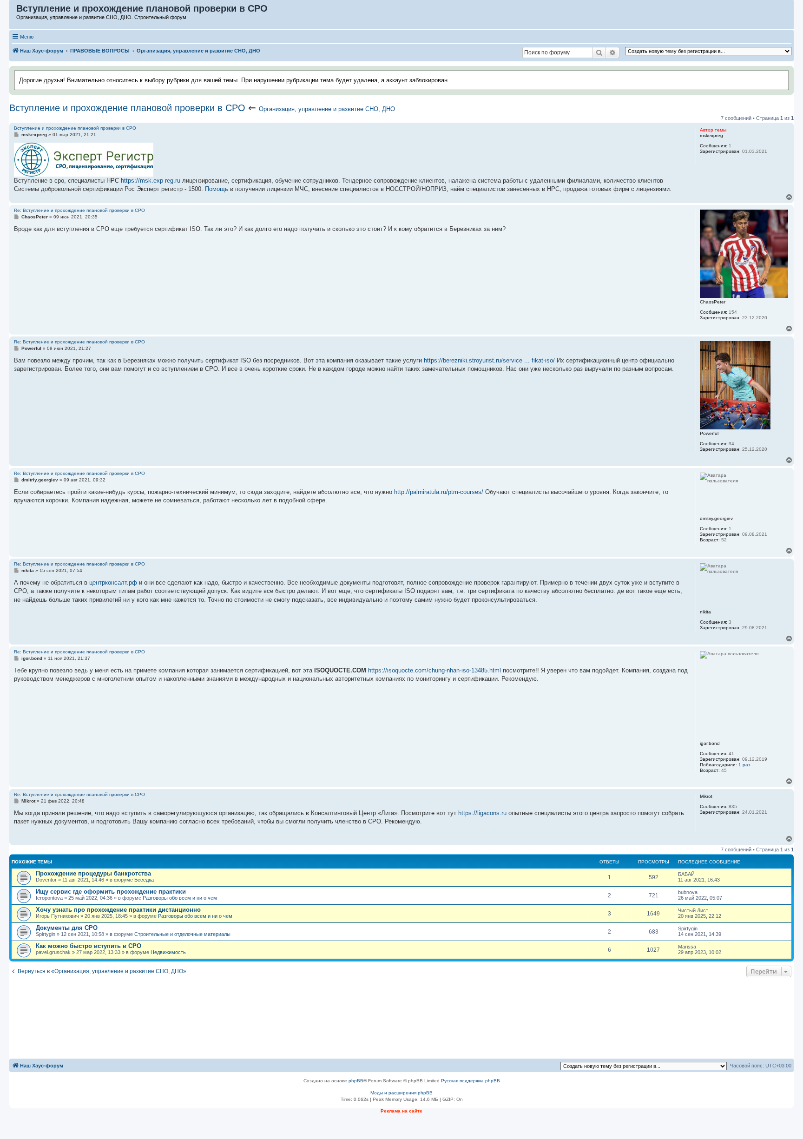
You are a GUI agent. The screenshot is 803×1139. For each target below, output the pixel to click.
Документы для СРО (67, 927)
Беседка (144, 879)
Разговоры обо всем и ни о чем (180, 898)
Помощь (216, 188)
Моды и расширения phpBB (401, 1092)
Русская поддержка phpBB (470, 1080)
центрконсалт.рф (113, 582)
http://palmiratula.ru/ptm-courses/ (438, 491)
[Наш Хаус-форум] (13, 10)
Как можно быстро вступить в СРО (88, 945)
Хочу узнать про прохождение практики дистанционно (118, 909)
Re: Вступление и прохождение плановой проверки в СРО (79, 210)
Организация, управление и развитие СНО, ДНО (327, 108)
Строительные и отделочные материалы (182, 934)
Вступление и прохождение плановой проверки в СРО (127, 108)
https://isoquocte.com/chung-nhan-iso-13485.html (434, 670)
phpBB (356, 1080)
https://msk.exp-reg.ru (150, 180)
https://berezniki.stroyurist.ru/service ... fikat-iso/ (489, 360)
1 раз (744, 764)
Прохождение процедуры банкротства (93, 873)
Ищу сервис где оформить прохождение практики (111, 891)
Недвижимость (168, 952)
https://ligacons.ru (482, 813)
